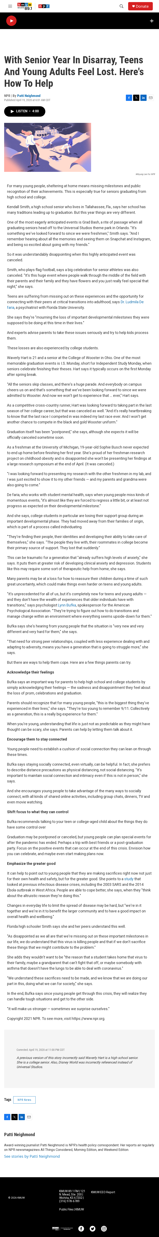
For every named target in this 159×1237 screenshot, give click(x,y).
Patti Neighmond (28, 96)
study (129, 879)
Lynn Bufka (67, 605)
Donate (142, 6)
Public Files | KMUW (71, 1209)
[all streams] (153, 20)
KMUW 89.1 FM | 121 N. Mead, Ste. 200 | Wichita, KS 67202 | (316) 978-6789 (72, 1196)
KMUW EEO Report (103, 1192)
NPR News (24, 1099)
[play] (11, 20)
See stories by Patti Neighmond (32, 1156)
